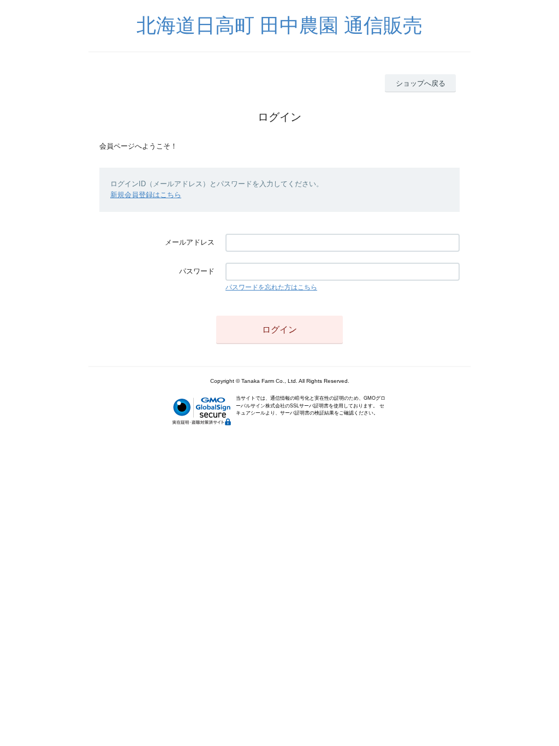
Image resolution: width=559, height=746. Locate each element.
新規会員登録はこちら (145, 195)
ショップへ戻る (420, 83)
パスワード (197, 271)
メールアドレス (190, 242)
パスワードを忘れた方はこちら (271, 287)
